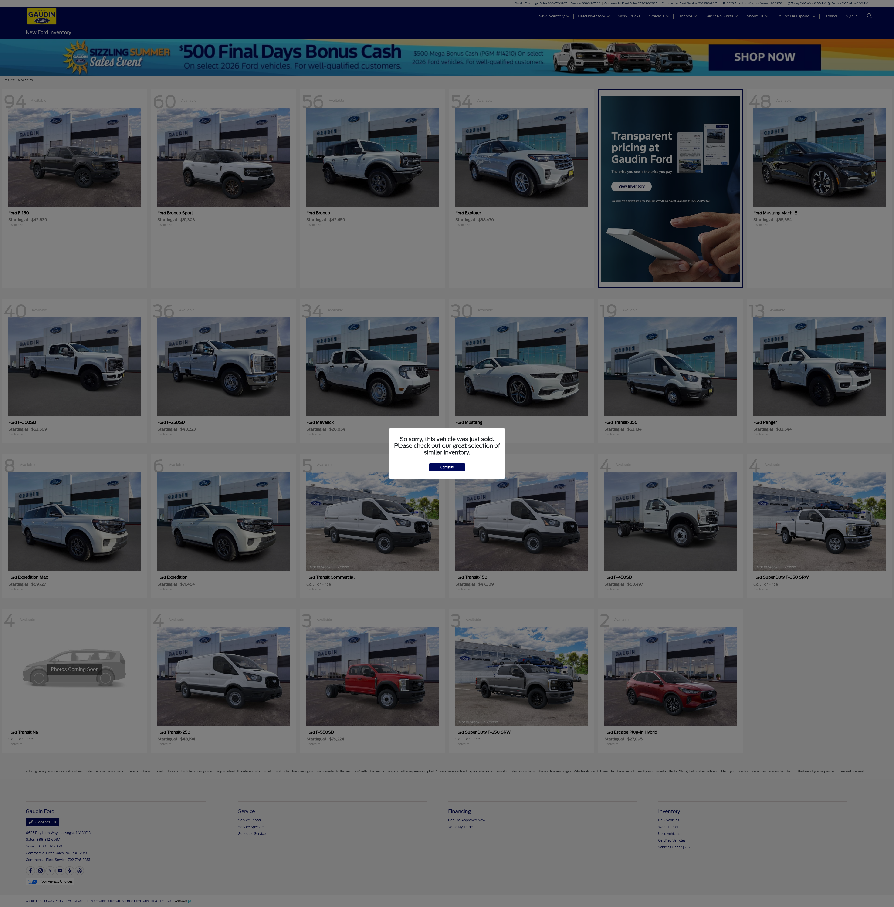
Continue (447, 467)
